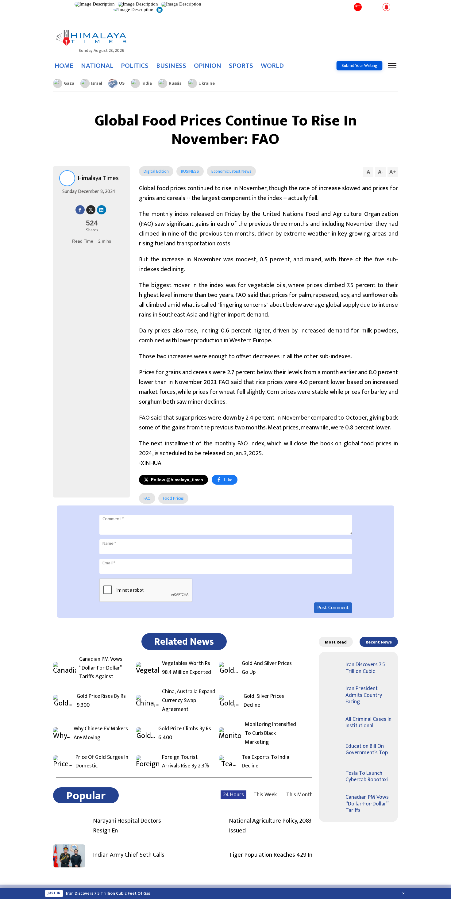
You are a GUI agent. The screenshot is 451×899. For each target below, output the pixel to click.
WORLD (272, 65)
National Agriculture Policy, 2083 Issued (270, 826)
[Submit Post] (377, 7)
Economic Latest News (231, 171)
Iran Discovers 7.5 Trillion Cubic (365, 668)
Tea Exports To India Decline (265, 762)
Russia (175, 83)
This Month (299, 794)
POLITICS (134, 65)
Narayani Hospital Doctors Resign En (127, 826)
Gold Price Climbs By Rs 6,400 (184, 733)
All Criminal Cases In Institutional (368, 723)
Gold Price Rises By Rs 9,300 (101, 701)
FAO (147, 498)
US (122, 83)
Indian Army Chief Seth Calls (128, 855)
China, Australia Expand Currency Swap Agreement (188, 700)
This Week (265, 794)
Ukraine (207, 83)
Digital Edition (156, 171)
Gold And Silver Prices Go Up (267, 668)
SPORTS (241, 65)
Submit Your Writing (359, 65)
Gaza (69, 83)
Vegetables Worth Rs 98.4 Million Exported (186, 668)
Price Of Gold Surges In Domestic (101, 762)
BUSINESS (171, 65)
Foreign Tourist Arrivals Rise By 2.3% (185, 762)
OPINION (207, 65)
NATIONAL (97, 65)
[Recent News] (368, 7)
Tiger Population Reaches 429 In (270, 855)
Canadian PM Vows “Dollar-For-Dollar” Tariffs (367, 804)
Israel (96, 83)
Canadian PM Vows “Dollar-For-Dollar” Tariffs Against (100, 668)
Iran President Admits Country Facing (363, 695)
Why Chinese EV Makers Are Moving (101, 733)
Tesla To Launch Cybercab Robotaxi (366, 777)
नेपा (357, 6)
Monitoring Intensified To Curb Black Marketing (270, 733)
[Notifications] (386, 7)
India (146, 83)
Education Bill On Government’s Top (366, 750)
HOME (64, 65)
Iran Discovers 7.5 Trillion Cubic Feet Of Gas (108, 893)
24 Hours (233, 794)
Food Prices (173, 498)
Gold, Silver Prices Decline (264, 701)
